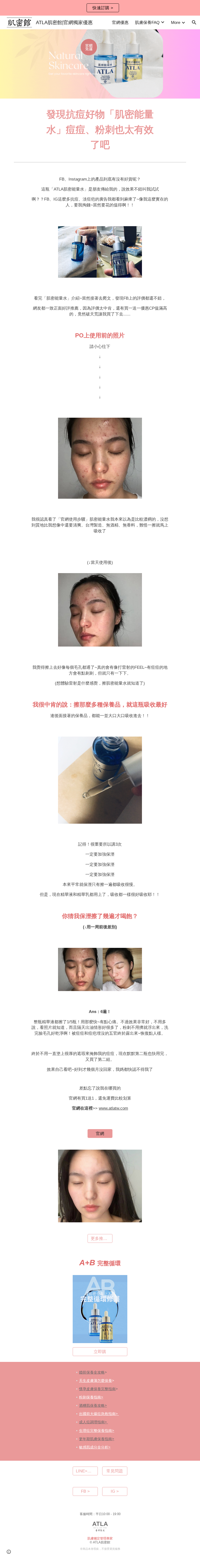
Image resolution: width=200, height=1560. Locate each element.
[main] (100, 129)
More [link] (175, 22)
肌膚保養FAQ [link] (147, 22)
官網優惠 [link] (120, 22)
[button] (194, 22)
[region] (100, 8)
